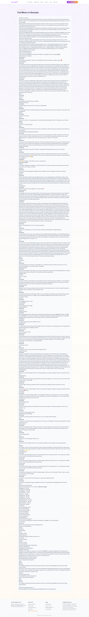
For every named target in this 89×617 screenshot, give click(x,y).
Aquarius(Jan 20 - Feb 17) (25, 502)
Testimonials (48, 609)
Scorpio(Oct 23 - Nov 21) (24, 498)
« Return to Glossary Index (25, 51)
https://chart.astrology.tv (25, 55)
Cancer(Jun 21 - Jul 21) (24, 492)
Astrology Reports (32, 607)
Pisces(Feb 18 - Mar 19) (24, 504)
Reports (46, 2)
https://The (22, 524)
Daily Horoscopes (31, 604)
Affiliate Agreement (49, 607)
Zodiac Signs (36, 2)
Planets (42, 2)
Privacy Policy (48, 604)
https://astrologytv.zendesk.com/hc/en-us (29, 536)
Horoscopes (29, 2)
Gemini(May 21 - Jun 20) (24, 491)
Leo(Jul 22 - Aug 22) (23, 494)
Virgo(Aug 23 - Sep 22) (24, 495)
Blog (51, 2)
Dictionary (55, 2)
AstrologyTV (14, 2)
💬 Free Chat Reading (72, 2)
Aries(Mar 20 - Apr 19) (24, 488)
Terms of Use (48, 605)
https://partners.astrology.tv (26, 548)
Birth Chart (30, 609)
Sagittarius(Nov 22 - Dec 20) (25, 500)
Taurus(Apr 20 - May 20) (24, 489)
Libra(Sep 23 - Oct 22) (24, 497)
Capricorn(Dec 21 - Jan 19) (25, 501)
